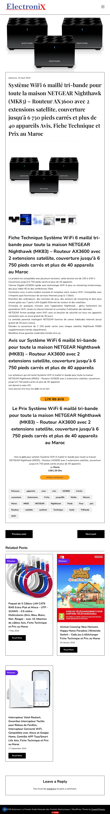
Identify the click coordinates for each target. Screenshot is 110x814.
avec (44, 491)
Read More (17, 638)
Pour (81, 503)
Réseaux (15, 491)
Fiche (46, 497)
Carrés (79, 491)
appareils (30, 491)
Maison (86, 497)
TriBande (85, 509)
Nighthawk (56, 503)
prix (91, 503)
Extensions (33, 497)
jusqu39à (60, 497)
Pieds (70, 503)
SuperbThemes (98, 809)
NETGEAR (39, 503)
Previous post (19, 534)
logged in (51, 788)
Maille (73, 497)
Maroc (14, 503)
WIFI (13, 516)
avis (54, 491)
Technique (58, 509)
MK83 (26, 503)
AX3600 (66, 491)
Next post (91, 534)
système (43, 509)
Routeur (15, 509)
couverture (16, 497)
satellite (29, 509)
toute (71, 509)
